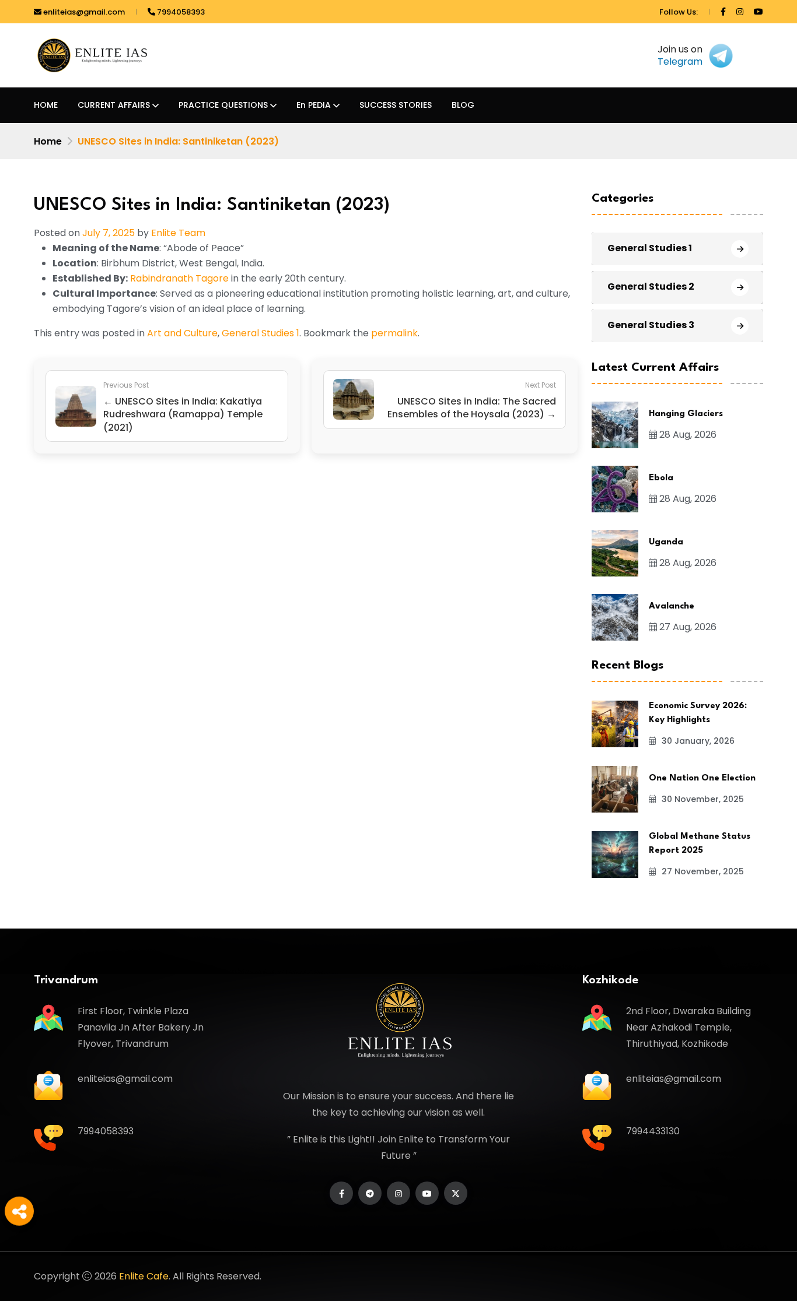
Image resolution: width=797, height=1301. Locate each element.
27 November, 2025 (701, 871)
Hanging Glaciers (686, 414)
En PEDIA (313, 105)
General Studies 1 (260, 333)
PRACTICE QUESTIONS (223, 105)
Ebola (661, 478)
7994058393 (180, 11)
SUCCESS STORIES (395, 105)
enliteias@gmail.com (83, 11)
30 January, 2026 (697, 741)
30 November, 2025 (701, 799)
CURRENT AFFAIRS (114, 105)
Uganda (666, 542)
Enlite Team (178, 233)
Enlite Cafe (144, 1276)
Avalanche (671, 606)
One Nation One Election (702, 778)
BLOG (463, 105)
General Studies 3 (650, 325)
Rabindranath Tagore (179, 278)
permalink (394, 333)
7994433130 (653, 1131)
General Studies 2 (650, 286)
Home (48, 141)
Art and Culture (182, 333)
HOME (46, 105)
